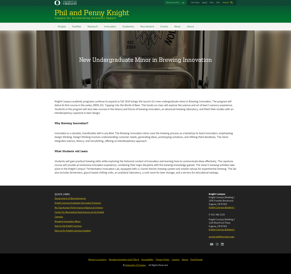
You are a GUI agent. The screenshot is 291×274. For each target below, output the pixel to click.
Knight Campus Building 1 (222, 207)
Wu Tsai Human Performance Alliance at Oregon (79, 207)
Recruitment (147, 26)
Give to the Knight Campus (68, 226)
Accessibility (147, 259)
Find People (196, 259)
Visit (211, 2)
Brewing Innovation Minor (68, 221)
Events (164, 26)
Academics (128, 26)
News (177, 26)
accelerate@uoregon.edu (221, 236)
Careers (175, 259)
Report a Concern (97, 259)
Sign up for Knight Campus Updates (73, 230)
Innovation (110, 26)
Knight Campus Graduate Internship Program (78, 203)
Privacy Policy (162, 259)
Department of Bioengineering (70, 198)
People (62, 26)
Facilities (76, 26)
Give (218, 2)
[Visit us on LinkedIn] (222, 244)
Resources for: (172, 2)
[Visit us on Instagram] (217, 244)
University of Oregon (135, 265)
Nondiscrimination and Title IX (124, 259)
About (190, 26)
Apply (204, 2)
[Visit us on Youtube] (212, 244)
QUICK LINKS (62, 194)
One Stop (195, 2)
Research (92, 26)
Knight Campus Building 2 (222, 229)
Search (225, 2)
